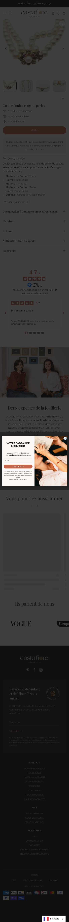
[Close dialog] (65, 438)
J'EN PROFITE (18, 466)
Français (54, 918)
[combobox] (54, 919)
